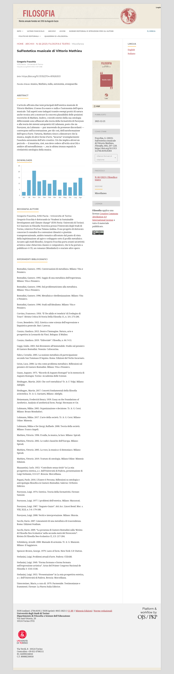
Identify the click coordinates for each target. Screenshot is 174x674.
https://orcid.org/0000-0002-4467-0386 (29, 67)
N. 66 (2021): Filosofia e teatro (53, 44)
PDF (98, 106)
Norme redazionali (103, 610)
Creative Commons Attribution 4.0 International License (105, 216)
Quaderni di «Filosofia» (56, 36)
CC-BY (70, 610)
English (131, 49)
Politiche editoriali (29, 36)
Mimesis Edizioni (84, 610)
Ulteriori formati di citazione (104, 158)
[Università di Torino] (22, 644)
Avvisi (62, 31)
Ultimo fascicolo (35, 31)
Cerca (152, 31)
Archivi (52, 31)
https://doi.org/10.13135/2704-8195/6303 (41, 76)
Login (158, 7)
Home (20, 44)
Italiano (131, 53)
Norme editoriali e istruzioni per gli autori (91, 31)
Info (19, 31)
